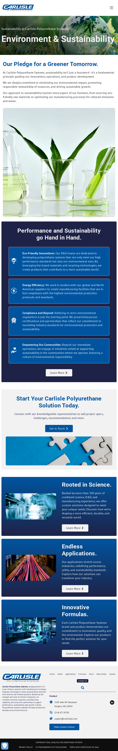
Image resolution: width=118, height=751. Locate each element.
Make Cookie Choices (64, 726)
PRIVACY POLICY (26, 747)
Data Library (101, 674)
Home (52, 674)
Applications (70, 674)
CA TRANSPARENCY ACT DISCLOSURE (51, 747)
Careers (112, 674)
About (60, 674)
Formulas (82, 674)
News (91, 674)
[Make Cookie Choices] (4, 746)
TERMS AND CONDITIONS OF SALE (84, 747)
